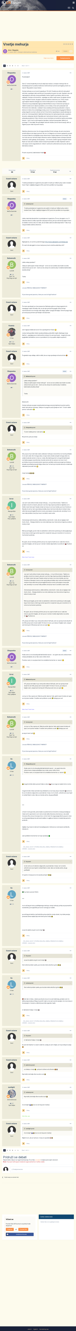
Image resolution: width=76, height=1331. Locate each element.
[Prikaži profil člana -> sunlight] (12, 1093)
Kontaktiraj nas (44, 1329)
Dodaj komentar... (18, 1169)
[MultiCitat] (23, 158)
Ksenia (11, 326)
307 (12, 1103)
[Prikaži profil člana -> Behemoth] (12, 265)
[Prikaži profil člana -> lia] (12, 765)
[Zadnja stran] (18, 66)
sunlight (11, 1087)
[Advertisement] (38, 25)
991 (12, 515)
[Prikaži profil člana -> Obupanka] (5, 51)
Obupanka (15, 50)
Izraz (11, 499)
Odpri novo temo (48, 58)
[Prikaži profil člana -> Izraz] (12, 505)
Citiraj (27, 158)
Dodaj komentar (65, 58)
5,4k (12, 274)
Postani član (23, 1229)
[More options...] (70, 73)
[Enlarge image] (45, 152)
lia (11, 759)
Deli (58, 51)
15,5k (12, 342)
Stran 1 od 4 (25, 65)
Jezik (29, 1329)
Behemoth (11, 258)
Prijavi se (9, 1229)
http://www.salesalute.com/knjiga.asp (56, 242)
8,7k (12, 775)
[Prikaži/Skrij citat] (25, 204)
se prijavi (38, 1160)
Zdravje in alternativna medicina (27, 52)
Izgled (35, 1329)
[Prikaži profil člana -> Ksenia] (12, 332)
